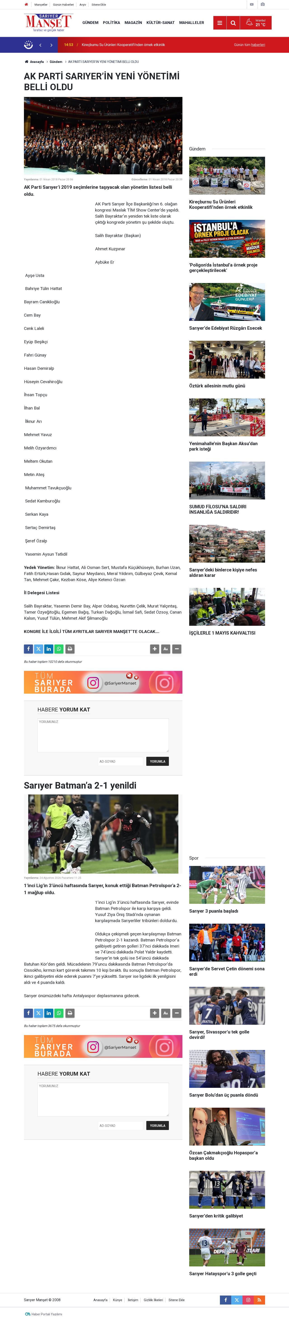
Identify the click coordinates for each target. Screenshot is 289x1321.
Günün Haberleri (63, 4)
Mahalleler (191, 22)
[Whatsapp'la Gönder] (58, 649)
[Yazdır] (70, 649)
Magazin (133, 22)
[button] (154, 649)
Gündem (90, 22)
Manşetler (41, 4)
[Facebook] (28, 649)
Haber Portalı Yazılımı (47, 1314)
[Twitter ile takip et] (236, 1300)
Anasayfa (36, 62)
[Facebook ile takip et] (225, 1300)
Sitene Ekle (99, 4)
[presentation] (40, 45)
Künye (117, 1300)
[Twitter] (38, 649)
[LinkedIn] (48, 649)
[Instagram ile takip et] (248, 1300)
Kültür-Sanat (161, 22)
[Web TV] (251, 4)
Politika (111, 22)
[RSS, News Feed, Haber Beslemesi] (259, 1300)
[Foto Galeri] (262, 4)
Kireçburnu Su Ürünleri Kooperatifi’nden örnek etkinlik (123, 45)
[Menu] (220, 23)
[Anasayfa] (26, 4)
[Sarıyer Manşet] (48, 22)
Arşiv (82, 4)
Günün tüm (249, 45)
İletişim (133, 1300)
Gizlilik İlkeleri (153, 1300)
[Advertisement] (58, 229)
